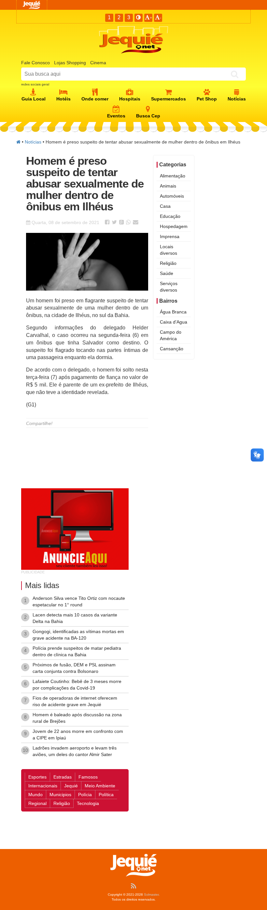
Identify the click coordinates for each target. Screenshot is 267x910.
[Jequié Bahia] (18, 141)
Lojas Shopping (70, 62)
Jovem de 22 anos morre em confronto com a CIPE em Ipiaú (78, 734)
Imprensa (169, 236)
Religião (168, 263)
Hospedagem (174, 226)
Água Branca (173, 311)
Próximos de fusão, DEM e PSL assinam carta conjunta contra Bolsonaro (74, 668)
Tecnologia (88, 803)
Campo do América (170, 335)
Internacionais (42, 785)
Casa (165, 206)
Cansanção (171, 348)
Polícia (85, 794)
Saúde (166, 273)
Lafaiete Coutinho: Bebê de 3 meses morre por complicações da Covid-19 (77, 684)
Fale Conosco (35, 62)
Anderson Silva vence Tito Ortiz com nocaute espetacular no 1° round (79, 601)
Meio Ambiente (100, 785)
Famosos (88, 777)
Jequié (71, 785)
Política (106, 794)
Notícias (33, 141)
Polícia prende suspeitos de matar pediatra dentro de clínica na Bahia (77, 651)
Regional (37, 803)
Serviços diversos (168, 287)
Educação (170, 216)
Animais (168, 186)
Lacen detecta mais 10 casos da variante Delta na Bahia (75, 618)
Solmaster (151, 894)
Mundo (35, 794)
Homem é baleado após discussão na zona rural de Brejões (77, 718)
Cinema (98, 62)
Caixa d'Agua (173, 322)
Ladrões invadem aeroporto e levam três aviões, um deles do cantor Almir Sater (75, 751)
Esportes (37, 777)
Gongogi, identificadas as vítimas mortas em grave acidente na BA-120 (78, 635)
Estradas (62, 777)
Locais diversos (168, 250)
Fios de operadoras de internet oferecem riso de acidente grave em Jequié (75, 701)
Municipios (60, 794)
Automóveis (172, 196)
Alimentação (172, 175)
